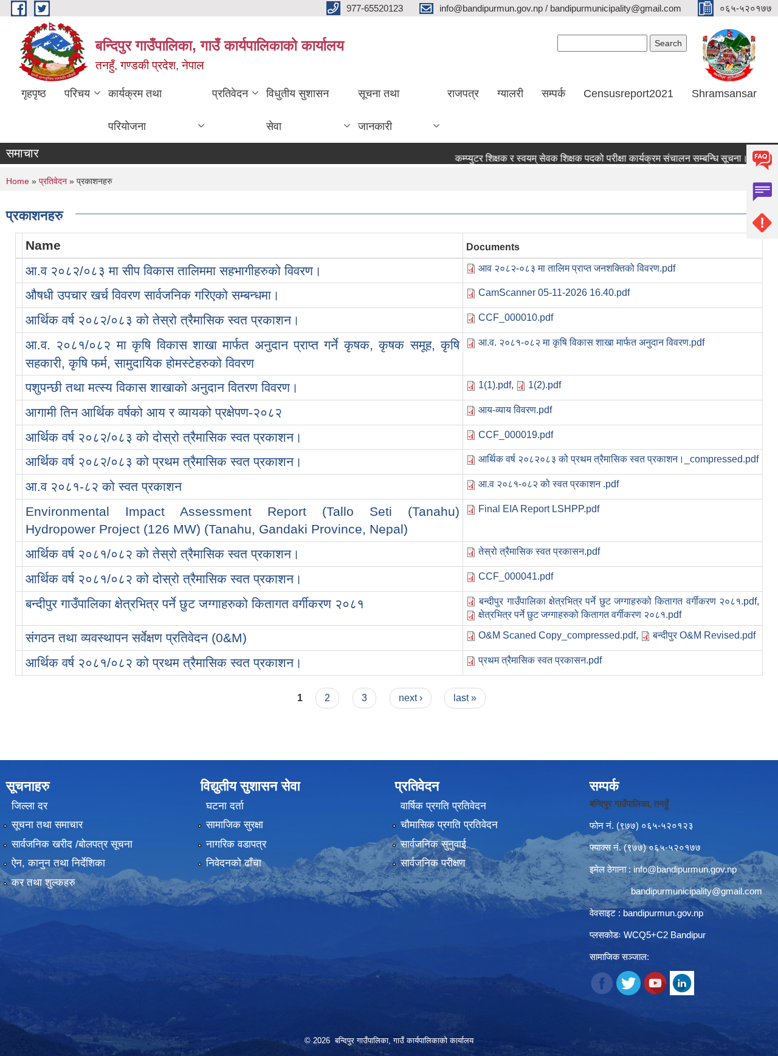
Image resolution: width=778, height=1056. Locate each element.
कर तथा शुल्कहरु (43, 882)
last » (465, 698)
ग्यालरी (510, 93)
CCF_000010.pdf (515, 317)
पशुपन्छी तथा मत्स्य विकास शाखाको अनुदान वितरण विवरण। (162, 387)
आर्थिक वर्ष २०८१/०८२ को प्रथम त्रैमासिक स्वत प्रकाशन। (164, 663)
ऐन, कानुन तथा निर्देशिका (58, 863)
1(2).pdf (544, 385)
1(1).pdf (494, 385)
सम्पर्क (553, 93)
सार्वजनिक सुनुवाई (433, 844)
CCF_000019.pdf (515, 435)
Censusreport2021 (628, 93)
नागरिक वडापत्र (236, 844)
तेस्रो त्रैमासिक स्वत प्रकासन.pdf (539, 551)
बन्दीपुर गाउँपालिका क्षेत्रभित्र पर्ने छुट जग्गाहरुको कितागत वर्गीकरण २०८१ (195, 604)
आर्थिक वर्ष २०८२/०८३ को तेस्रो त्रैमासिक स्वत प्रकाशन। (163, 320)
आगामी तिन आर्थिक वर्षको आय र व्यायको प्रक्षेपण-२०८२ (154, 412)
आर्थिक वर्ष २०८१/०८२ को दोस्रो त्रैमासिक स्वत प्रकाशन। (164, 579)
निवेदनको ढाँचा (233, 863)
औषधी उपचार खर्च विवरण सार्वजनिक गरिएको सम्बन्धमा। (153, 295)
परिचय (77, 93)
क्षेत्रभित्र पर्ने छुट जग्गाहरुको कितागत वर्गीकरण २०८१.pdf (579, 614)
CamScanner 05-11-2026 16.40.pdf (554, 292)
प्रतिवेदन (230, 93)
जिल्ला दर (29, 806)
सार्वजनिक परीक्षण (433, 863)
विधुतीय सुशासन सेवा (297, 109)
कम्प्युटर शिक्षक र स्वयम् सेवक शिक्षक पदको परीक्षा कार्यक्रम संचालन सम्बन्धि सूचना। (581, 158)
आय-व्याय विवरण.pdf (515, 410)
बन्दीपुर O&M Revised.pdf (704, 635)
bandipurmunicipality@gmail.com (696, 891)
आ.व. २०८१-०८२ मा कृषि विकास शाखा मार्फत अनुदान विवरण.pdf (591, 342)
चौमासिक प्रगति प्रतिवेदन (449, 825)
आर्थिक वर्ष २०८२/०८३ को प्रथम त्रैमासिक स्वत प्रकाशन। (164, 461)
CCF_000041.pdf (515, 576)
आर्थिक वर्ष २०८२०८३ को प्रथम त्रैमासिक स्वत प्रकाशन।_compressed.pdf (618, 459)
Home (17, 181)
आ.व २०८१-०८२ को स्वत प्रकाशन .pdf (548, 484)
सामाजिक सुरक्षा (234, 825)
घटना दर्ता (225, 806)
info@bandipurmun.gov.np (685, 869)
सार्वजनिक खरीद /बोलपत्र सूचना (72, 844)
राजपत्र (463, 93)
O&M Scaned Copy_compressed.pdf (557, 635)
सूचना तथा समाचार (47, 825)
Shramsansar (724, 93)
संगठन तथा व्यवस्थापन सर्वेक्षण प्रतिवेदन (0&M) (136, 638)
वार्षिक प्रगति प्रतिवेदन (443, 806)
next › (410, 698)
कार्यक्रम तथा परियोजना (135, 109)
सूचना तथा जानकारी (378, 109)
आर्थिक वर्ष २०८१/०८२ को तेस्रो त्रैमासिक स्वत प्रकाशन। (163, 554)
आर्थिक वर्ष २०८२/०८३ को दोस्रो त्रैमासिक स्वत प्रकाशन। (164, 437)
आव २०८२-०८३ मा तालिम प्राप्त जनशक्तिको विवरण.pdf (576, 268)
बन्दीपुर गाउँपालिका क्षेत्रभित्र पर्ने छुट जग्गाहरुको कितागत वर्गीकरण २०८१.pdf (618, 601)
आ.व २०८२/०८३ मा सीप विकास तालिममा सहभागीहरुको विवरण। (174, 271)
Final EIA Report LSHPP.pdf (538, 509)
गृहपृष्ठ (33, 93)
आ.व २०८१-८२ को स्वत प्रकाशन (104, 486)
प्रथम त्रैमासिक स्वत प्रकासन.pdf (540, 660)
